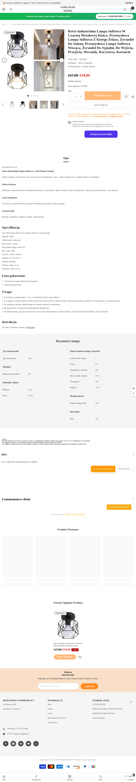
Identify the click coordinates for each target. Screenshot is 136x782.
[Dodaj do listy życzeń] (80, 657)
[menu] (3, 9)
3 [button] (34, 95)
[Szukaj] (11, 9)
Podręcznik (30, 327)
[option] (17, 60)
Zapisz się (89, 686)
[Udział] (131, 97)
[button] (4, 60)
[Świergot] (36, 743)
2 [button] (31, 95)
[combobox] (125, 469)
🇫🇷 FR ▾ (129, 3)
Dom (4, 24)
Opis (66, 158)
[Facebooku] (5, 743)
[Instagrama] (13, 743)
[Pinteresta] (21, 743)
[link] (126, 96)
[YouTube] (28, 743)
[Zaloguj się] (124, 9)
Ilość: (70, 91)
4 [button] (38, 95)
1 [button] (28, 95)
